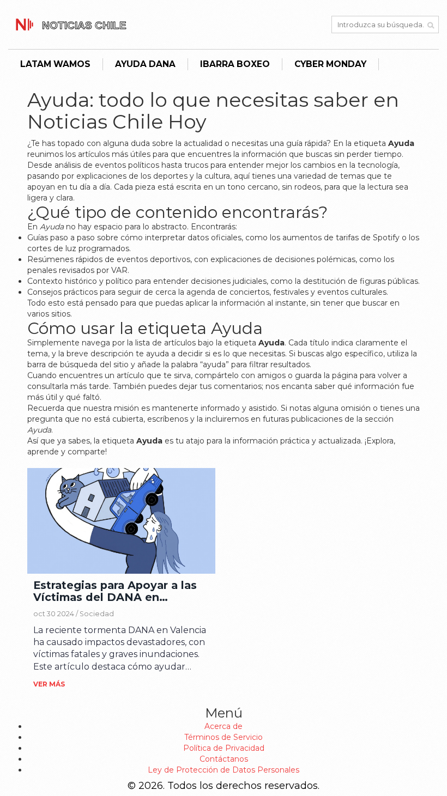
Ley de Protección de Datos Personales (223, 770)
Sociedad (97, 614)
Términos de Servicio (223, 737)
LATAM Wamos (55, 64)
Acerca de (223, 726)
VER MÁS (49, 684)
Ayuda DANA (145, 64)
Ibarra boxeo (235, 64)
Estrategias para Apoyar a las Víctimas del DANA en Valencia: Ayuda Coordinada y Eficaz (117, 591)
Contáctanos (224, 759)
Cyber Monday (330, 64)
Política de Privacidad (223, 748)
